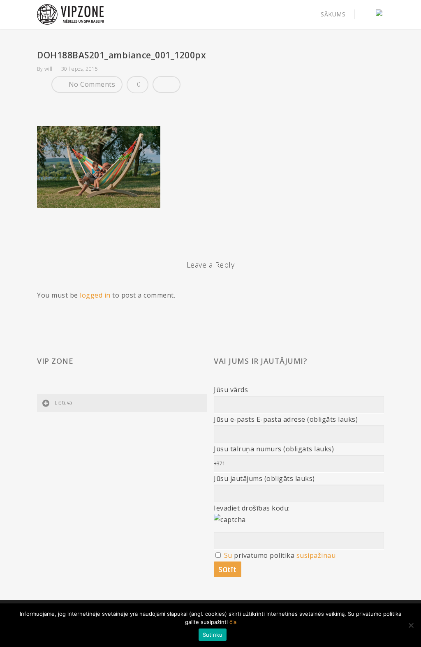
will (48, 68)
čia (232, 622)
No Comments (91, 84)
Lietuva (63, 402)
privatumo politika (264, 555)
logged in (95, 295)
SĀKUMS (333, 14)
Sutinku (213, 634)
